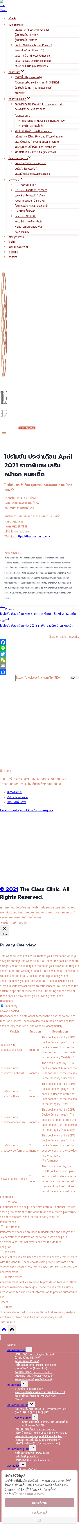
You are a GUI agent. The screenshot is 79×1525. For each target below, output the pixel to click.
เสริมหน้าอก (41, 573)
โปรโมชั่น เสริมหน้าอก (18, 592)
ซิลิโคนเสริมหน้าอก (27, 557)
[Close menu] (0, 1337)
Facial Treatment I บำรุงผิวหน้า (30, 201)
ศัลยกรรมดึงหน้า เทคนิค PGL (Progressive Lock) (39, 104)
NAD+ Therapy (22, 232)
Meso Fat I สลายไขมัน (25, 216)
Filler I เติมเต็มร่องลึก (25, 211)
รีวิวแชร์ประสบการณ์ (18, 247)
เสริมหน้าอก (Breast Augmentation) (32, 29)
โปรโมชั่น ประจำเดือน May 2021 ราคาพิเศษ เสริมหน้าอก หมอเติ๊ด (36, 623)
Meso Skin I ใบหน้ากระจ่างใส (28, 221)
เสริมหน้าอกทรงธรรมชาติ (30, 577)
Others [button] (4, 1302)
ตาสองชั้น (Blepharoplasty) (28, 77)
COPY (74, 677)
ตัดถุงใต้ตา (20, 93)
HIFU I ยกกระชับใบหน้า (25, 185)
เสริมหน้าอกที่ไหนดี (48, 577)
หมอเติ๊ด (17, 573)
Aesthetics (13, 1465)
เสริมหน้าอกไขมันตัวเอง (33, 587)
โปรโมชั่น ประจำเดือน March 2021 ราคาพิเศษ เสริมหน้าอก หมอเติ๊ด (38, 611)
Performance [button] (8, 1222)
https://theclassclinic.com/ (33, 536)
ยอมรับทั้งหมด (39, 1502)
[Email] (39, 666)
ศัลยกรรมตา (14, 1385)
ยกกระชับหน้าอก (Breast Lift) (29, 50)
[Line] (39, 648)
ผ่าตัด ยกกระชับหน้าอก (42, 562)
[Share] (39, 672)
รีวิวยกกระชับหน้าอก (45, 567)
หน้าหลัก (12, 18)
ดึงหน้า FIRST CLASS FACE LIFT (30, 109)
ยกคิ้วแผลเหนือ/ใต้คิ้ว (32, 126)
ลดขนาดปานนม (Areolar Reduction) (32, 61)
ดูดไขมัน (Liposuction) (26, 168)
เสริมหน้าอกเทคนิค (49, 582)
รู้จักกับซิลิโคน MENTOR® (26, 35)
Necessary (10, 1006)
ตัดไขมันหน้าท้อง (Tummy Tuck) (30, 163)
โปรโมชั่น (12, 242)
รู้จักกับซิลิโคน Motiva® (26, 40)
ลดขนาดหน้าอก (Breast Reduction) (32, 55)
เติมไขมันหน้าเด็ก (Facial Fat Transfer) (33, 131)
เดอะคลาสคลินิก (28, 573)
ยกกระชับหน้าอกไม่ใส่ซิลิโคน (26, 567)
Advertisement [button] (9, 1272)
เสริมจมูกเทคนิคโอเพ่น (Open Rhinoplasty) (35, 147)
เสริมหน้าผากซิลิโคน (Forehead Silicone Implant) (38, 136)
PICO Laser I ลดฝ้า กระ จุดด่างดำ (31, 190)
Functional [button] (6, 1197)
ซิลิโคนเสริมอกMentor (45, 557)
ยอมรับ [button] (22, 922)
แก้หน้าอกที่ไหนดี (50, 587)
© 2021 (9, 889)
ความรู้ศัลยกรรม (16, 237)
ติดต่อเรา (12, 257)
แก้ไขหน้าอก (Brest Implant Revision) (33, 45)
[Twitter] (39, 654)
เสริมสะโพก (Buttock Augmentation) (32, 174)
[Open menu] (4, 434)
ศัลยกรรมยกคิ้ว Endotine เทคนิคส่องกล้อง (43, 121)
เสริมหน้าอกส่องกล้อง (16, 582)
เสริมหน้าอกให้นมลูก (16, 587)
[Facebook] (39, 642)
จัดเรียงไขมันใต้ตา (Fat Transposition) (33, 88)
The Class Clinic (12, 557)
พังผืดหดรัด (56, 562)
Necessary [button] (6, 1001)
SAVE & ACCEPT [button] (10, 1322)
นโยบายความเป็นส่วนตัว (28, 1494)
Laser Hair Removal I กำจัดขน (30, 195)
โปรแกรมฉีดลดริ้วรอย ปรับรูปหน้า (31, 206)
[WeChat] (39, 660)
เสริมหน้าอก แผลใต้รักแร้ (56, 573)
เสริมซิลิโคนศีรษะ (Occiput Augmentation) (35, 152)
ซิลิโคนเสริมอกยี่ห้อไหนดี (22, 562)
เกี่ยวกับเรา (13, 252)
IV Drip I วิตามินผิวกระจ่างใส (28, 226)
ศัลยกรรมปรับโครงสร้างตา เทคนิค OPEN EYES (38, 82)
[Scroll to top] (4, 1330)
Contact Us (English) (27, 427)
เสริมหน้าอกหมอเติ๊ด (33, 582)
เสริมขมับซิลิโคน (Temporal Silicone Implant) (36, 142)
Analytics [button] (5, 1247)
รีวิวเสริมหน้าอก (60, 567)
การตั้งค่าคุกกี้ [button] (9, 922)
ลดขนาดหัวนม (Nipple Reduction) (31, 66)
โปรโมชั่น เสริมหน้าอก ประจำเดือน (40, 592)
